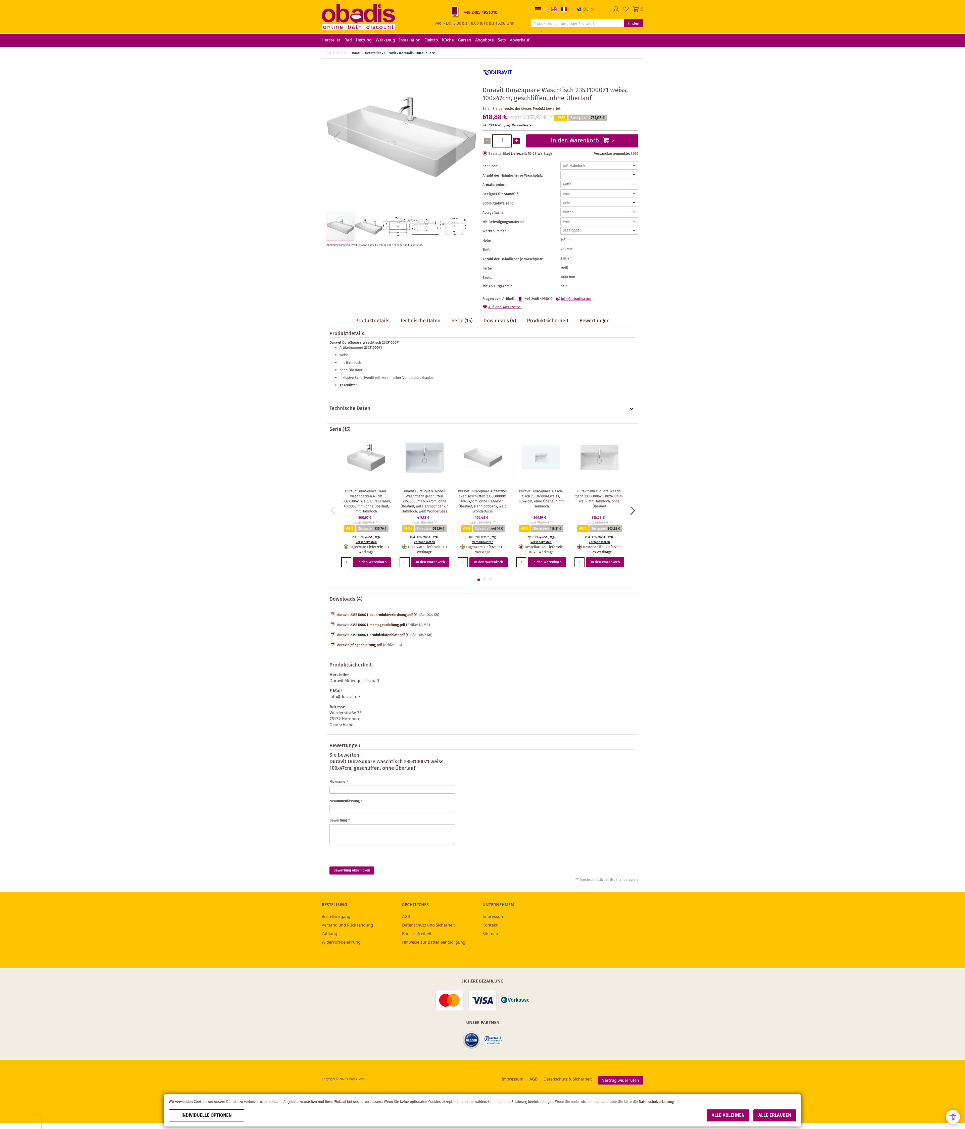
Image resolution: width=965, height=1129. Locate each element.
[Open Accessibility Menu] (953, 1117)
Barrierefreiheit (416, 933)
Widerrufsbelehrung (341, 942)
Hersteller (373, 53)
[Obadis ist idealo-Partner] (471, 1040)
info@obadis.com (576, 299)
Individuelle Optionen (206, 1115)
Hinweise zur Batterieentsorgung (433, 942)
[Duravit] (497, 80)
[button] (586, 9)
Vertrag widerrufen (620, 1080)
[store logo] (358, 16)
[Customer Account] (616, 9)
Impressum (493, 916)
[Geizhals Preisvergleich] (493, 1040)
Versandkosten (522, 125)
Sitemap (490, 933)
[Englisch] (554, 9)
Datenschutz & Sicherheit (568, 1079)
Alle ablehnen (728, 1115)
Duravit (390, 53)
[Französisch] (564, 9)
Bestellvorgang (336, 916)
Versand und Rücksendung (347, 925)
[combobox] (577, 23)
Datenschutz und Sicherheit (428, 925)
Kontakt (490, 925)
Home (355, 53)
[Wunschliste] (626, 9)
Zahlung (329, 933)
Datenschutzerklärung (656, 1102)
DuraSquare (425, 53)
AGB (406, 916)
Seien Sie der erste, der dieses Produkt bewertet (521, 109)
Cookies (200, 1102)
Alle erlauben (774, 1115)
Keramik (406, 53)
